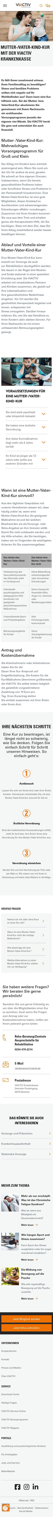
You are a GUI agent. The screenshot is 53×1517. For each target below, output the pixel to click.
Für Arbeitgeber (9, 1454)
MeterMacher (8, 1471)
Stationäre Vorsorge (13, 1154)
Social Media (25, 1511)
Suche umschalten (41, 5)
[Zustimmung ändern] (5, 1507)
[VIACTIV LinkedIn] (35, 1488)
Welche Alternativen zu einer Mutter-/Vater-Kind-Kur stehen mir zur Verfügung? (22, 963)
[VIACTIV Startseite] (23, 5)
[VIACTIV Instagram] (26, 1488)
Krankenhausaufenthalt (15, 1143)
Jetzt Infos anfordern (26, 1328)
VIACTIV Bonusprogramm (14, 1419)
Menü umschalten (4, 5)
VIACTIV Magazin (10, 1427)
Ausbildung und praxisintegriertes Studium (23, 1445)
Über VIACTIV (8, 1376)
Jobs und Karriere (10, 1462)
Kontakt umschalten (48, 5)
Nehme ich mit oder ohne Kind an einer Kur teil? (23, 921)
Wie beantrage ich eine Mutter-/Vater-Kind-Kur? (19, 949)
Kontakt (5, 1359)
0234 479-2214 (24, 1049)
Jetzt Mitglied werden (26, 1319)
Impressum (9, 1507)
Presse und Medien (11, 1367)
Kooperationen (8, 1350)
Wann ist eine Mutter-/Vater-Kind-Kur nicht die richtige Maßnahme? (21, 935)
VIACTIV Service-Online (13, 1411)
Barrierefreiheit (25, 1507)
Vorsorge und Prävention (17, 1133)
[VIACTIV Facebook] (17, 1488)
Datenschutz (41, 1507)
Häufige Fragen (9, 1402)
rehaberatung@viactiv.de (27, 1068)
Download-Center (10, 1394)
